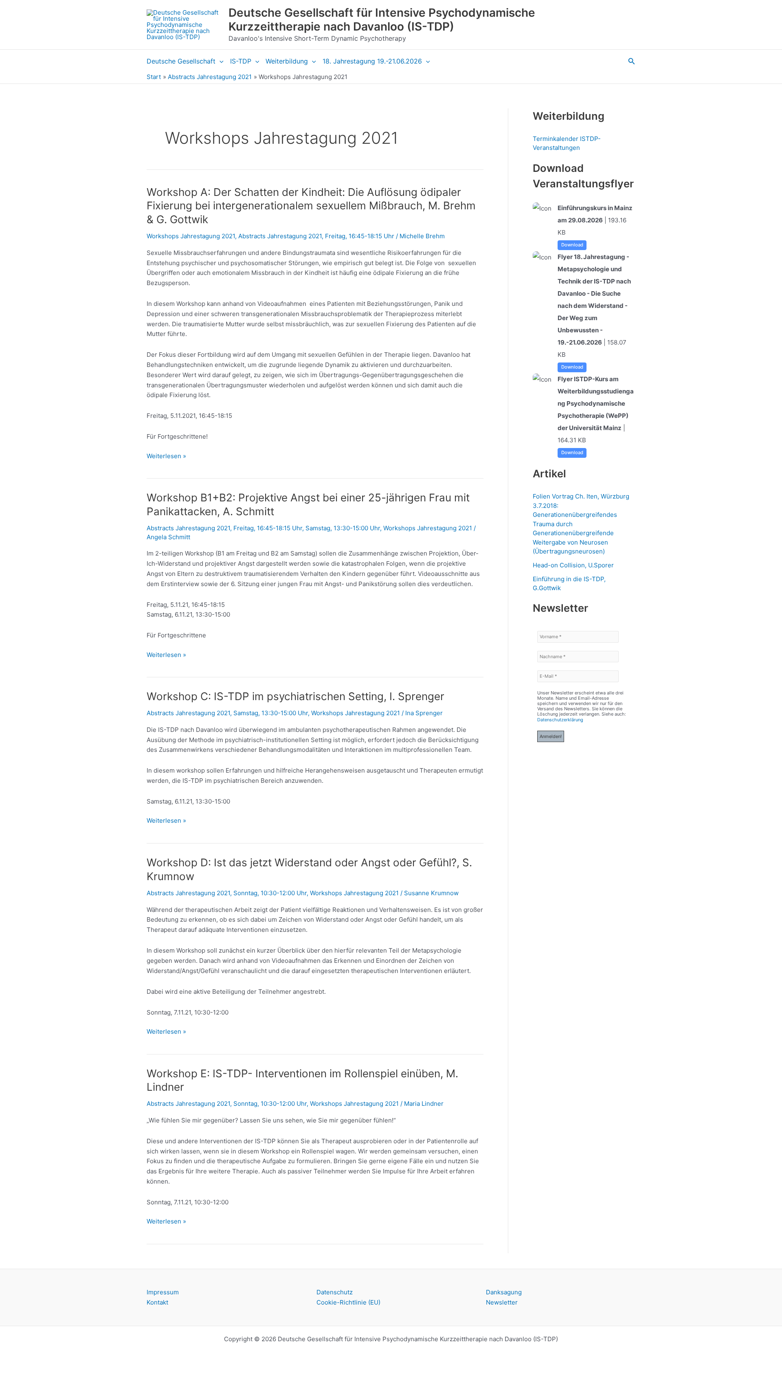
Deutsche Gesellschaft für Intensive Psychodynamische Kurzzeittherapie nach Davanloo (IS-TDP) (381, 19)
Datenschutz (334, 1292)
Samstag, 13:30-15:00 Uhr (342, 528)
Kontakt (157, 1302)
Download (572, 245)
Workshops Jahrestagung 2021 (191, 236)
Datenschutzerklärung (560, 720)
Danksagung (504, 1292)
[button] (219, 61)
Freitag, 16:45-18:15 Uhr (359, 236)
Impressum (163, 1292)
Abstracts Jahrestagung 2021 (280, 236)
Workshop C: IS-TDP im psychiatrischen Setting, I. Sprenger (295, 696)
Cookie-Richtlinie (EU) (348, 1302)
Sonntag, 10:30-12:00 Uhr (270, 893)
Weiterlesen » (166, 456)
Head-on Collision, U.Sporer (573, 565)
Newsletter (502, 1302)
